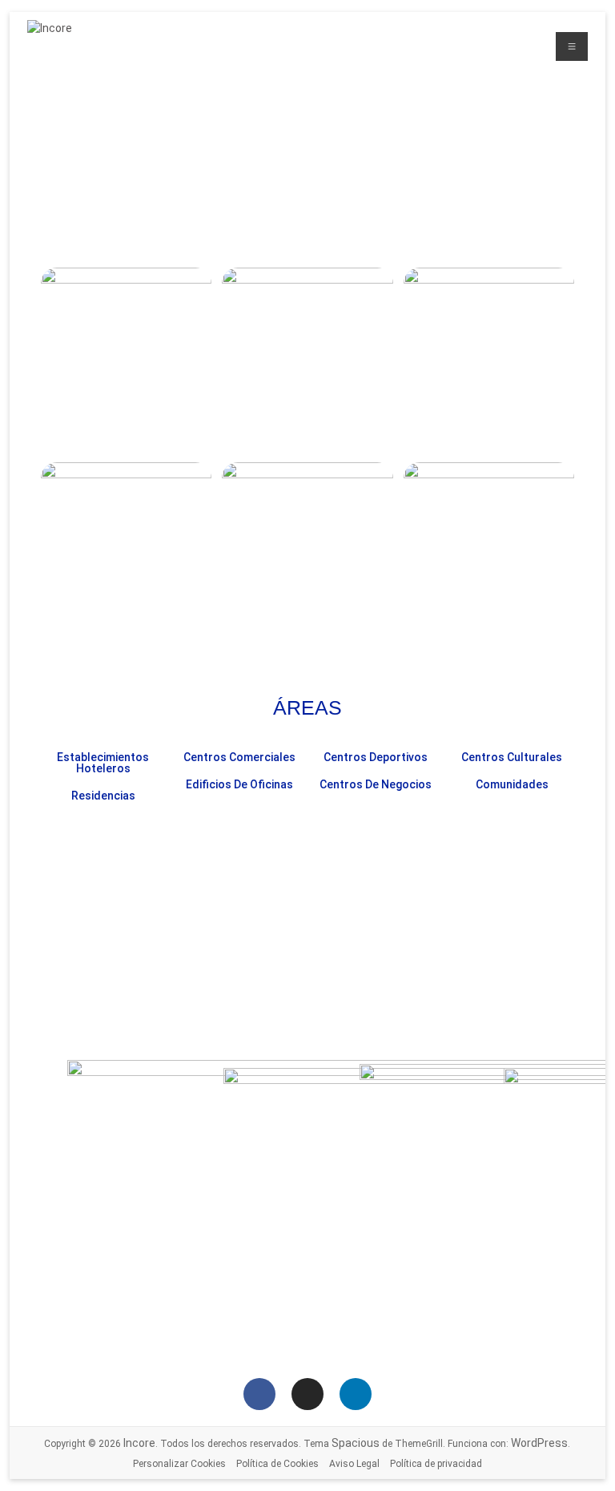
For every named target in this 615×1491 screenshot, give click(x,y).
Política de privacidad (436, 1463)
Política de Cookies (277, 1463)
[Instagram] (307, 1394)
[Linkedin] (356, 1394)
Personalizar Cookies (179, 1463)
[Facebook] (259, 1394)
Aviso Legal (354, 1463)
